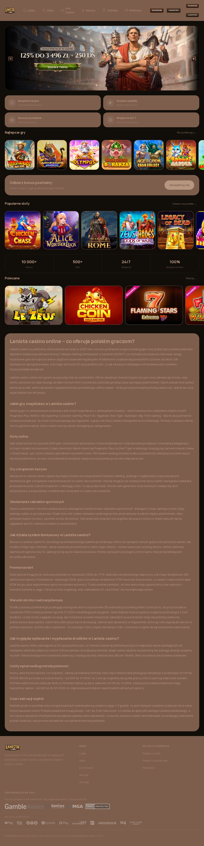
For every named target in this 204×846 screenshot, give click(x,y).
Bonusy (90, 10)
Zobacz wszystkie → (184, 203)
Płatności (135, 10)
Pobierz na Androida (154, 760)
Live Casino (69, 10)
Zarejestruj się (179, 185)
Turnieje (112, 10)
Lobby (31, 10)
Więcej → (191, 278)
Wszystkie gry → (187, 132)
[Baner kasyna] (102, 58)
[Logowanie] (157, 10)
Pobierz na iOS (151, 753)
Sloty (50, 10)
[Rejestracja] (173, 10)
